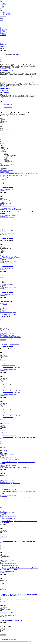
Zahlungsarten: (2, 149)
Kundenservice (14, 54)
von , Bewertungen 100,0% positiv (10, 344)
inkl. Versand (12, 142)
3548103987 (5, 304)
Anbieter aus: (2, 147)
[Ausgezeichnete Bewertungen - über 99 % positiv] (8, 1)
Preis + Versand (20, 175)
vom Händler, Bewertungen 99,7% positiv (8, 539)
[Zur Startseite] (2, 0)
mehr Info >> (2, 204)
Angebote (2, 26)
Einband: (1, 132)
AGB (20, 641)
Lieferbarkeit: (2, 143)
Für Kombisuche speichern (4, 172)
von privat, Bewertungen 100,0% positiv (8, 518)
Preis (17, 175)
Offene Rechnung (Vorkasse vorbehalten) (10, 155)
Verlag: (1, 124)
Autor (5, 175)
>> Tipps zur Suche (10, 170)
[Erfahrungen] (5, 10)
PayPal (3, 150)
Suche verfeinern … (3, 170)
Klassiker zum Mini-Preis (8, 107)
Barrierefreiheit (13, 641)
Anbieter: (1, 145)
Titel (7, 175)
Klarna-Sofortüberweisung (8, 156)
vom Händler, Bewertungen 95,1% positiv (8, 365)
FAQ (27, 641)
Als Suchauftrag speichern (4, 171)
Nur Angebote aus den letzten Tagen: (6, 165)
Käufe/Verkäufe (2, 27)
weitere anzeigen (3, 151)
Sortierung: (2, 175)
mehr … (1, 99)
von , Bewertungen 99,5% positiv (10, 459)
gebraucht (3, 168)
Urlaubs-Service (3, 34)
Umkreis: (1, 163)
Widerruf (17, 641)
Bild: (1, 139)
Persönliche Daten (3, 33)
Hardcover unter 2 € (7, 105)
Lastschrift (5, 158)
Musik (3, 6)
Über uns (5, 641)
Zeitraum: (2, 128)
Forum (1, 40)
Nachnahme (6, 159)
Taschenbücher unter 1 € (8, 104)
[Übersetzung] (2, 9)
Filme (3, 5)
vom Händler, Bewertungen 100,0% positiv (9, 208)
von (1, 129)
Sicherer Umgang (6, 55)
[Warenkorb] (2, 8)
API (26, 641)
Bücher (3, 3)
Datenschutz (9, 641)
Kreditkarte (5, 157)
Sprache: (1, 130)
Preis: (1, 141)
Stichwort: (2, 122)
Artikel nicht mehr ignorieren (5, 206)
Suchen (1, 20)
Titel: (6, 14)
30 (3, 183)
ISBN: (1, 126)
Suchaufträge (2, 30)
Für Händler (2, 43)
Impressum (2, 641)
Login (3, 16)
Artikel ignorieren (13, 206)
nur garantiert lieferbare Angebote (6, 144)
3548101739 (5, 199)
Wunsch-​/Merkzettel (3, 29)
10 (2, 181)
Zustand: (1, 137)
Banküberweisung (6, 154)
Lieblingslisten (2, 31)
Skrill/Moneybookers (7, 160)
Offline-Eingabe (3, 44)
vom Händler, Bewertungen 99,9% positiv (8, 263)
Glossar (1, 42)
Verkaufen (2, 22)
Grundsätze (23, 641)
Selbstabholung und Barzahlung (9, 161)
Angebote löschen (3, 35)
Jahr (9, 175)
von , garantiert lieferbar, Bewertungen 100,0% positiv (13, 289)
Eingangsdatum (12, 175)
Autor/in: (6, 13)
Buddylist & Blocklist (3, 32)
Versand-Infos (2, 41)
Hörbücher (4, 4)
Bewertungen (2, 28)
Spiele (3, 7)
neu (6, 168)
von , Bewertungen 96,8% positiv (10, 565)
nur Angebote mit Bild (5, 140)
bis (5, 129)
